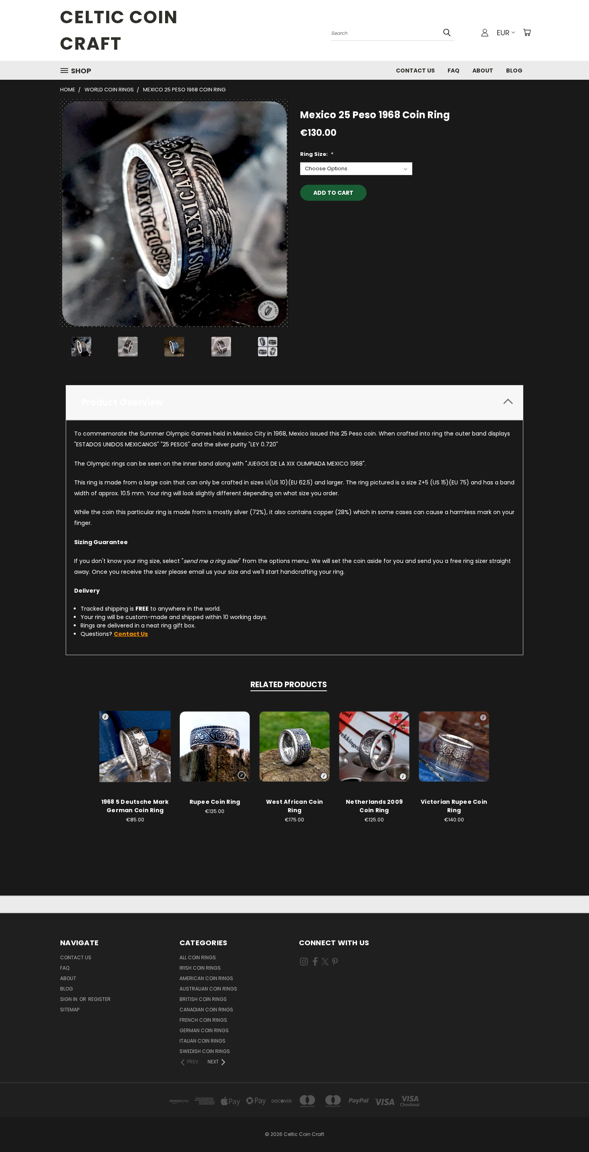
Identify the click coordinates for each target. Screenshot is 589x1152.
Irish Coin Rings (200, 967)
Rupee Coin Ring (215, 802)
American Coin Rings (206, 978)
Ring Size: (316, 154)
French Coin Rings (203, 1020)
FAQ (454, 71)
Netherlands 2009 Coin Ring (374, 806)
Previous (568, 1127)
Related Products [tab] (288, 684)
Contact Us (415, 71)
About (482, 71)
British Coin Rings (203, 999)
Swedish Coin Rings (205, 1051)
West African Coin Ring (294, 806)
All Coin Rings (198, 957)
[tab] (294, 402)
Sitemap (69, 1009)
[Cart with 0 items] (527, 32)
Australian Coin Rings (208, 988)
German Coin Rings (204, 1030)
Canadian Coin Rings (206, 1009)
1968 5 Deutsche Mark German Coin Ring (135, 806)
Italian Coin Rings (203, 1040)
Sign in (69, 999)
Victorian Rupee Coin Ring (454, 806)
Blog (514, 71)
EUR (503, 33)
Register (99, 999)
